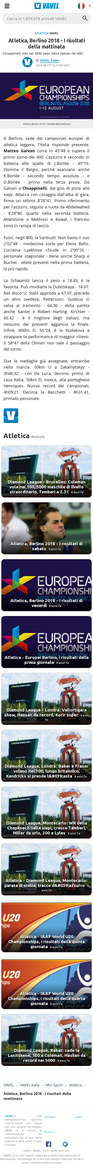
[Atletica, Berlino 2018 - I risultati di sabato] (46, 528)
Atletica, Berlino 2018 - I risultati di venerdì (46, 603)
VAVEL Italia (30, 1085)
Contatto (49, 1117)
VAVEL (9, 1085)
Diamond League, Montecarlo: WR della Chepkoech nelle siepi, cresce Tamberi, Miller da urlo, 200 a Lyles (46, 827)
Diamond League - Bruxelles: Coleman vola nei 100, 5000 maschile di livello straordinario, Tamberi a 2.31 (46, 486)
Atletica (42, 33)
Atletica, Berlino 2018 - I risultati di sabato (46, 546)
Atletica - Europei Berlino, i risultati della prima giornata (47, 660)
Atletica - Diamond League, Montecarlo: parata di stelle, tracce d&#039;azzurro (46, 883)
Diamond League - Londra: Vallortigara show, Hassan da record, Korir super (45, 712)
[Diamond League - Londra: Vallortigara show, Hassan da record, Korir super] (46, 699)
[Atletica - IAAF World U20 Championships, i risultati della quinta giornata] (46, 926)
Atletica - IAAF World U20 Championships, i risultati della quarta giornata (46, 998)
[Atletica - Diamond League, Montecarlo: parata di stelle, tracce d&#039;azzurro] (46, 869)
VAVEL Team (49, 60)
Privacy (49, 1132)
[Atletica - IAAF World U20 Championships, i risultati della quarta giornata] (46, 983)
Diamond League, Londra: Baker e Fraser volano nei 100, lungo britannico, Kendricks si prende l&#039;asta (46, 771)
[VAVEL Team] (29, 62)
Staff (78, 1117)
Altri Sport (54, 1085)
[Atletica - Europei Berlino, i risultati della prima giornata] (46, 642)
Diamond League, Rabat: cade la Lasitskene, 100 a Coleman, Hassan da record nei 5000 (47, 1055)
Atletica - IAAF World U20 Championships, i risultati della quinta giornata (46, 941)
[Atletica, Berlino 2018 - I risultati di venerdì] (46, 585)
